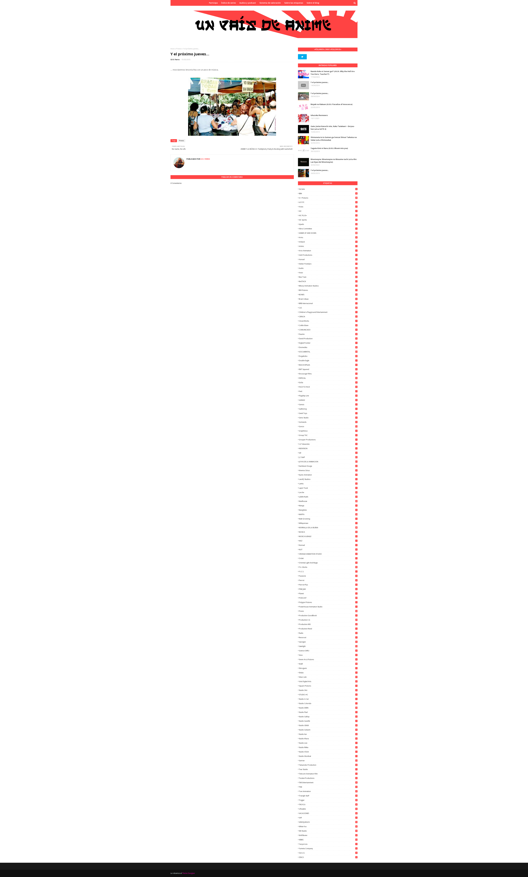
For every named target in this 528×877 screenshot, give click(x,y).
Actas (328, 207)
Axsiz (328, 272)
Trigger (328, 800)
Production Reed (328, 629)
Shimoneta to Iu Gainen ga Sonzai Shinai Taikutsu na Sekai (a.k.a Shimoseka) (334, 138)
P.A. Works (328, 567)
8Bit (328, 193)
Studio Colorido (328, 703)
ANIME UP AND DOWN (328, 233)
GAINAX (328, 400)
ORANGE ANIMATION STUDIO (328, 554)
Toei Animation (328, 791)
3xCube (328, 189)
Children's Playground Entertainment (328, 312)
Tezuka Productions (328, 778)
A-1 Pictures (328, 198)
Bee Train (328, 277)
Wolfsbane (328, 835)
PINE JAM (328, 589)
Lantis (328, 483)
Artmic (328, 246)
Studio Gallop (328, 716)
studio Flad (328, 712)
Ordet (328, 558)
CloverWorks (328, 321)
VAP (328, 818)
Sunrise (328, 760)
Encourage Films (328, 374)
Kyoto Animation (328, 475)
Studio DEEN (328, 708)
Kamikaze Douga (328, 466)
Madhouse (328, 501)
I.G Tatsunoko (328, 444)
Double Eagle (328, 360)
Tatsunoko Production (328, 765)
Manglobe (328, 510)
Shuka (328, 672)
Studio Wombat (328, 756)
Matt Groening (328, 519)
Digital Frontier (328, 343)
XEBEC (328, 840)
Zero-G (328, 853)
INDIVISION (328, 448)
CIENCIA (328, 316)
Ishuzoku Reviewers (319, 115)
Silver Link (328, 677)
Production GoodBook (328, 615)
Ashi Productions (328, 255)
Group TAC (328, 435)
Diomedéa (328, 347)
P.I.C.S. (328, 571)
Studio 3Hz (328, 690)
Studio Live (328, 743)
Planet (328, 593)
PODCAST (328, 598)
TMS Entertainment (328, 782)
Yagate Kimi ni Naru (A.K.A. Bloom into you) (329, 148)
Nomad (328, 545)
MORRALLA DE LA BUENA (328, 527)
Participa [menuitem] (213, 3)
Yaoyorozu (328, 844)
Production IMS (328, 624)
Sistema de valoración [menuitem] (270, 3)
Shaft (328, 664)
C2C (328, 308)
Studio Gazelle (328, 721)
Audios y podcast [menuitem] (247, 3)
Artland (328, 242)
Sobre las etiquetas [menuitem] (293, 3)
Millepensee (328, 523)
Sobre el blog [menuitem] (313, 3)
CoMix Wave (328, 325)
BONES (328, 294)
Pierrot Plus (328, 585)
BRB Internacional (328, 303)
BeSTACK (328, 281)
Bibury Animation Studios (328, 286)
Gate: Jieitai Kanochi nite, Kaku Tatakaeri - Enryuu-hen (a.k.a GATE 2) (333, 127)
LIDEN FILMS (328, 497)
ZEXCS (328, 857)
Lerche (328, 492)
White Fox (328, 826)
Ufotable (328, 809)
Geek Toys (328, 413)
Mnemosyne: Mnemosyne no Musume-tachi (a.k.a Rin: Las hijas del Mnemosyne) (334, 160)
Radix (328, 633)
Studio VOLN (328, 752)
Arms (328, 237)
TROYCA (328, 804)
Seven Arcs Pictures (328, 659)
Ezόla (328, 382)
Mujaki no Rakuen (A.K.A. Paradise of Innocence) (331, 104)
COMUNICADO (328, 330)
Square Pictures (328, 686)
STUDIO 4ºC (328, 694)
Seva (328, 655)
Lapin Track (328, 488)
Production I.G (328, 620)
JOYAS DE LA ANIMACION (328, 461)
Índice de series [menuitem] (228, 3)
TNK (328, 787)
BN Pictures (328, 290)
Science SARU (328, 651)
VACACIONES (328, 813)
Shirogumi (328, 668)
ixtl (328, 453)
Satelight (328, 646)
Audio (328, 268)
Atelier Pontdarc (328, 264)
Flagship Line (328, 396)
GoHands (328, 422)
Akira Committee (328, 228)
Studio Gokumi (328, 730)
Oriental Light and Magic (328, 563)
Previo (178, 49)
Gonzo (328, 426)
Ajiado (328, 224)
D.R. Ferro (175, 59)
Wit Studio (328, 831)
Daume (328, 334)
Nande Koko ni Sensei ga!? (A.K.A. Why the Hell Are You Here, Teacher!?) (333, 72)
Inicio (172, 49)
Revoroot (328, 637)
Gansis (328, 404)
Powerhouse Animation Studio (328, 607)
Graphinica (328, 431)
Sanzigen (328, 642)
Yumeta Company (328, 848)
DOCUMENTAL (328, 352)
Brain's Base (328, 299)
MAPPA (328, 514)
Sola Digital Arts (328, 681)
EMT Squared (328, 369)
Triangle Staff (328, 796)
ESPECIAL (328, 378)
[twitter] (302, 56)
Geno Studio (328, 418)
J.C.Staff (328, 457)
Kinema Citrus (328, 470)
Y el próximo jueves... (320, 82)
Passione (328, 576)
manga (328, 505)
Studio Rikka (328, 747)
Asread (328, 259)
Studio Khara (328, 738)
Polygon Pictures (328, 602)
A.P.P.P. (328, 202)
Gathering (328, 409)
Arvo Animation (328, 250)
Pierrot (328, 580)
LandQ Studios (328, 479)
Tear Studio (328, 769)
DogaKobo (328, 356)
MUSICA (328, 532)
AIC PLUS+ (328, 215)
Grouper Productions (328, 439)
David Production (328, 338)
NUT (328, 549)
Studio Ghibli (328, 725)
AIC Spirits (328, 220)
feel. (328, 391)
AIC (328, 211)
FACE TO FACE (328, 387)
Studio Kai (328, 734)
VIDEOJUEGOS (328, 822)
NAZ (328, 541)
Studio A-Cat (328, 699)
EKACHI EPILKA (328, 365)
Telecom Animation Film (328, 774)
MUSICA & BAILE (328, 536)
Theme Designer (188, 873)
